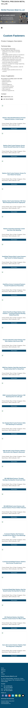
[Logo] (14, 2)
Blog (2, 672)
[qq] (23, 695)
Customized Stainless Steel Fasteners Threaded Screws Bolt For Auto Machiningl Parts (14, 535)
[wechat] (16, 695)
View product (14, 128)
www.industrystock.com (6, 703)
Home (2, 668)
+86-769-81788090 (8, 99)
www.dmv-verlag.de (5, 702)
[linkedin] (6, 695)
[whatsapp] (19, 695)
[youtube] (9, 695)
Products (3, 671)
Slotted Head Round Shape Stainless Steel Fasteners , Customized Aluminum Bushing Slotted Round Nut (14, 313)
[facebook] (2, 695)
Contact (3, 674)
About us (3, 669)
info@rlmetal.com (8, 96)
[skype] (13, 695)
